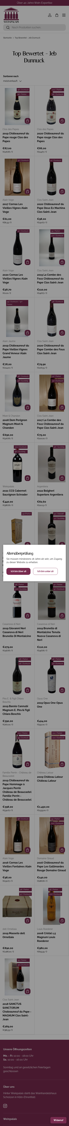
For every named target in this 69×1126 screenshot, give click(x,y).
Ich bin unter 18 (45, 571)
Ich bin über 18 (18, 571)
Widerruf (58, 1120)
